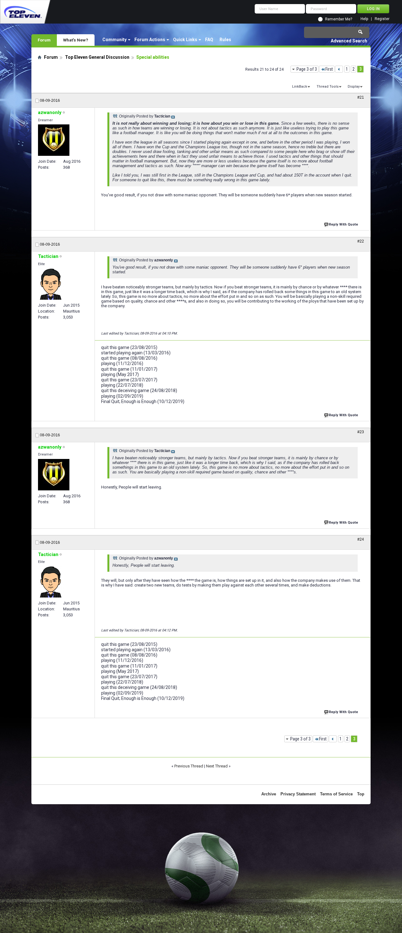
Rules (225, 39)
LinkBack (299, 87)
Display (354, 87)
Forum (44, 39)
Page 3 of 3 (306, 69)
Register (382, 19)
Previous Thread (188, 766)
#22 (360, 241)
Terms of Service (336, 794)
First (329, 69)
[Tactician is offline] (51, 284)
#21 (360, 97)
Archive (268, 794)
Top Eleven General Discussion (97, 57)
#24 (360, 539)
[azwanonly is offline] (53, 140)
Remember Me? (338, 19)
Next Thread (217, 766)
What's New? (75, 39)
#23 (360, 432)
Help (364, 19)
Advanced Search (349, 40)
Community (114, 39)
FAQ (209, 39)
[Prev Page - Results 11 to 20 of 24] (339, 69)
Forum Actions (149, 39)
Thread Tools (328, 87)
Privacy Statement (298, 794)
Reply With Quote (343, 224)
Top (360, 794)
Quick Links (185, 39)
